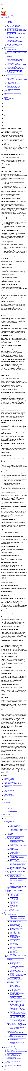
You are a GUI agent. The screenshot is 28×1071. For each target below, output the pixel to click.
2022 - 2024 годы (14, 899)
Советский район (14, 937)
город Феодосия (14, 952)
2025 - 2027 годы (14, 895)
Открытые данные (8, 794)
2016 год (12, 907)
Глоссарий (6, 786)
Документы (6, 75)
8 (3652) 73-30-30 (13, 811)
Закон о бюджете (11, 78)
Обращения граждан (9, 790)
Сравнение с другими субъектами (15, 37)
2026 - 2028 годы (14, 894)
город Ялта (12, 954)
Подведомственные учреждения (18, 918)
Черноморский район (15, 939)
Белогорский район (14, 922)
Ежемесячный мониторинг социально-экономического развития (17, 882)
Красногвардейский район (16, 926)
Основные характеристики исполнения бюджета (16, 851)
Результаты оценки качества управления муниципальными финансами (17, 1010)
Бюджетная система (9, 779)
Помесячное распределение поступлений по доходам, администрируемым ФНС (14, 88)
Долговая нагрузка (14, 860)
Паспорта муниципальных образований (17, 51)
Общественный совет (12, 82)
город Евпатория (14, 944)
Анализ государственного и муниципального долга (14, 62)
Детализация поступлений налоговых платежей (16, 976)
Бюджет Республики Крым (13, 26)
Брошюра (12, 848)
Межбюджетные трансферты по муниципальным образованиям (18, 863)
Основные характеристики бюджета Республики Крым (17, 840)
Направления (7, 53)
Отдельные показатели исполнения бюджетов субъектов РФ (18, 878)
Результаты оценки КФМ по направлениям (17, 1040)
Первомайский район (15, 932)
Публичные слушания (12, 40)
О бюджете (9, 21)
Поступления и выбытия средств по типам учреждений (18, 1025)
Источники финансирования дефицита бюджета (17, 858)
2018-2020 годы (14, 905)
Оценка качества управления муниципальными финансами (14, 66)
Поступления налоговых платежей (18, 974)
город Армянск (13, 941)
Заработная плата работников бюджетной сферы (14, 72)
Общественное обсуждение (14, 38)
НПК (5, 94)
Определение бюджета (9, 778)
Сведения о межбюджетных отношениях (17, 29)
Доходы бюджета (14, 842)
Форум (5, 791)
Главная (6, 97)
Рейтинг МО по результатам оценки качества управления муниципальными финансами (17, 1005)
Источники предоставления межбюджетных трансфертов (17, 866)
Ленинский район (14, 929)
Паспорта (6, 48)
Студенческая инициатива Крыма (12, 93)
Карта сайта (7, 802)
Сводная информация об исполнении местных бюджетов (16, 31)
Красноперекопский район (16, 928)
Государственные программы (14, 80)
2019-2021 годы (14, 903)
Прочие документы (11, 85)
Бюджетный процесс (9, 780)
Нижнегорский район (15, 931)
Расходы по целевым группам (14, 36)
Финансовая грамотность (13, 45)
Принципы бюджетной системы (12, 782)
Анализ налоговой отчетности (14, 57)
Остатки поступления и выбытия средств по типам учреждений (15, 69)
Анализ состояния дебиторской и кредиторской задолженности (15, 59)
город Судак (13, 951)
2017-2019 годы (14, 906)
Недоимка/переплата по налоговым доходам (16, 996)
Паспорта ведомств (11, 49)
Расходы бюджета (14, 844)
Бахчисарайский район (15, 921)
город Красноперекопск (16, 947)
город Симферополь (15, 950)
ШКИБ (5, 91)
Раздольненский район (15, 933)
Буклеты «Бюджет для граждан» (15, 44)
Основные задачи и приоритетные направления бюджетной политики (13, 784)
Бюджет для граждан (9, 19)
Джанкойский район (15, 924)
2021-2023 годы (14, 901)
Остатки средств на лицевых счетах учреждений (17, 1028)
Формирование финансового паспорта (16, 64)
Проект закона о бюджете (13, 76)
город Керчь (13, 945)
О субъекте (9, 22)
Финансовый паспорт (15, 989)
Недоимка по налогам (15, 970)
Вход (5, 1)
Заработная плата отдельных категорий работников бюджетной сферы (18, 1034)
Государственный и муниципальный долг (15, 985)
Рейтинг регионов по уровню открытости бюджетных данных (18, 885)
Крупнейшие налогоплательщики (18, 855)
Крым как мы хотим (9, 47)
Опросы (6, 788)
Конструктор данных (9, 795)
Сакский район (13, 935)
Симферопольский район (16, 936)
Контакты (6, 800)
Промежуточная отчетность (14, 83)
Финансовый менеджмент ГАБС (15, 74)
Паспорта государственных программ (16, 52)
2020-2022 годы (14, 902)
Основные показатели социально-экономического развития (15, 24)
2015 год (12, 909)
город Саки (12, 948)
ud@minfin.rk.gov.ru (12, 808)
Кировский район (14, 925)
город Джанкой (13, 943)
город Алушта (13, 940)
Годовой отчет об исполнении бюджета (17, 79)
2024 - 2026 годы (14, 897)
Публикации (7, 90)
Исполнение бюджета (12, 28)
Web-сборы (6, 796)
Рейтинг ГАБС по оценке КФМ (18, 1038)
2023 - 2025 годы (14, 898)
